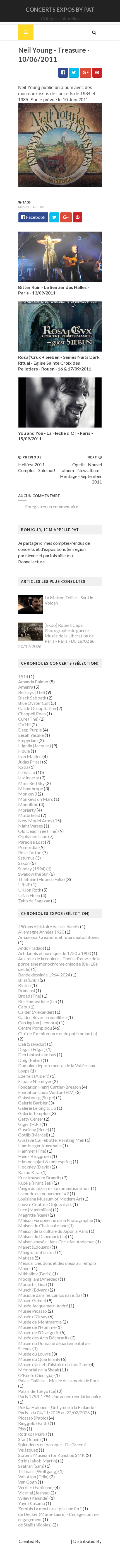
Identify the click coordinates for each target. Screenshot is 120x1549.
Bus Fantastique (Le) (37, 1001)
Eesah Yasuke (31, 735)
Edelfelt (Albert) (33, 1076)
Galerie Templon (34, 1113)
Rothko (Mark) (32, 1434)
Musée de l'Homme (37, 1327)
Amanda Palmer (33, 681)
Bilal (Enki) (28, 980)
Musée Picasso (32, 1311)
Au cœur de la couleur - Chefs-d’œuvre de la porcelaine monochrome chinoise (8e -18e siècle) (59, 964)
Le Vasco (26, 772)
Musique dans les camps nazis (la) (50, 1295)
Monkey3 (27, 793)
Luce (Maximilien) (35, 1209)
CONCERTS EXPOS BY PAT (60, 9)
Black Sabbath (32, 697)
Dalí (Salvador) (32, 1044)
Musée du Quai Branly (39, 1359)
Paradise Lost (31, 842)
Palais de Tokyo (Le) (37, 1391)
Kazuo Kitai (29, 1172)
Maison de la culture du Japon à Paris (53, 1231)
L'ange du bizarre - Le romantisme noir (54, 1188)
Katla (23, 767)
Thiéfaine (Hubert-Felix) (41, 879)
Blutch (24, 985)
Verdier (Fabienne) (36, 1487)
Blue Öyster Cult (34, 703)
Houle (24, 750)
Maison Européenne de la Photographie (55, 1220)
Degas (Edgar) (31, 1049)
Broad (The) (29, 995)
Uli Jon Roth (29, 889)
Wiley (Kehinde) (33, 1498)
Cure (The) (28, 718)
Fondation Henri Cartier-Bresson (49, 1086)
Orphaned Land (32, 836)
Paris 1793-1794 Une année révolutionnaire (59, 1396)
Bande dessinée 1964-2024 (44, 974)
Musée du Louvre (34, 1353)
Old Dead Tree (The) (37, 831)
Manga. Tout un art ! (37, 1252)
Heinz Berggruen (34, 1156)
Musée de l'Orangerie (38, 1332)
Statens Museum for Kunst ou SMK (51, 1455)
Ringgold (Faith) (33, 1423)
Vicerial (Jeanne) (34, 1492)
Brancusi (26, 990)
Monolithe (28, 804)
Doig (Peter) (30, 1060)
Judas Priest (29, 761)
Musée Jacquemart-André (43, 1305)
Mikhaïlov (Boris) (35, 1273)
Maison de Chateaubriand (43, 1225)
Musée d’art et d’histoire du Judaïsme (53, 1364)
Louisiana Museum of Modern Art (50, 1198)
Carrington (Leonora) (38, 1022)
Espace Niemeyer (35, 1081)
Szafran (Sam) (31, 1466)
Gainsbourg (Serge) (36, 1097)
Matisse (26, 1257)
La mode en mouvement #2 (43, 1193)
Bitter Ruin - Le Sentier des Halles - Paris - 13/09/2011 (53, 290)
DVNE (24, 724)
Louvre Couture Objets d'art (45, 1204)
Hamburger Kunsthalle (40, 1145)
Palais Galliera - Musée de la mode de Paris (59, 1380)
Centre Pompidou (35, 1027)
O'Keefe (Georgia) (36, 1375)
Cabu (23, 1006)
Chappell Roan (32, 713)
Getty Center (30, 1118)
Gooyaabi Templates (60, 1546)
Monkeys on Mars (35, 799)
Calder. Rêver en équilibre (42, 1017)
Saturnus (26, 857)
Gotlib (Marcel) (33, 1134)
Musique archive (31, 207)
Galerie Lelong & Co (37, 1108)
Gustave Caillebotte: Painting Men (51, 1140)
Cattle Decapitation (37, 708)
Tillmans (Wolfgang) (37, 1471)
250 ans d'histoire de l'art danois (48, 926)
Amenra (25, 686)
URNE (24, 884)
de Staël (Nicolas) (35, 1524)
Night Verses (30, 825)
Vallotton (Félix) (33, 1476)
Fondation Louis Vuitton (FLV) (46, 1092)
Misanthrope (30, 788)
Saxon (24, 863)
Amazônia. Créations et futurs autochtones (58, 937)
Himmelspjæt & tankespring (45, 1161)
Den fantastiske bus (37, 1054)
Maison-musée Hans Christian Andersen (56, 1241)
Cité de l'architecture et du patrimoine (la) (57, 1033)
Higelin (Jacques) (34, 745)
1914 (23, 676)
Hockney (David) (34, 1166)
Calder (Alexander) (36, 1012)
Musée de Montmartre (40, 1321)
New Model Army (35, 820)
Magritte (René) (33, 1214)
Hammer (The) (32, 1150)
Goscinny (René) (33, 1129)
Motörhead (29, 815)
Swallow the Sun (33, 874)
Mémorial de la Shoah (38, 1369)
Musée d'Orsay (32, 1316)
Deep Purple (30, 729)
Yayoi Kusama (31, 1503)
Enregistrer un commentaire (51, 506)
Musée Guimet (32, 1300)
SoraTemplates (55, 1541)
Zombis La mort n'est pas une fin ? (50, 1508)
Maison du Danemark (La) (42, 1236)
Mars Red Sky (31, 783)
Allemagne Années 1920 (41, 931)
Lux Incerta (28, 777)
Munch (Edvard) (33, 1289)
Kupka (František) (35, 1182)
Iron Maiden (30, 756)
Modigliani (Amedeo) (38, 1279)
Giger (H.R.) (29, 1124)
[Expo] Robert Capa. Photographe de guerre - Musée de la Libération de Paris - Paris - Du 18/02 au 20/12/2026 (56, 635)
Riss (22, 1428)
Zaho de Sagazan (34, 900)
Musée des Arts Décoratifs (43, 1337)
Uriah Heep (29, 895)
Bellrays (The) (31, 692)
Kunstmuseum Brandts (39, 1177)
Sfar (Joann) (29, 1439)
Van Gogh (27, 1481)
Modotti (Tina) (32, 1284)
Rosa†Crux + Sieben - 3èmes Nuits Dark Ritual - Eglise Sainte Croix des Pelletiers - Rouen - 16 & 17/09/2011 (59, 362)
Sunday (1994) (31, 868)
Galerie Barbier (33, 1102)
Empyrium (28, 740)
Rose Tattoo (30, 852)
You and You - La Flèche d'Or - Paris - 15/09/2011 (55, 435)
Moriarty (27, 809)
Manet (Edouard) (34, 1246)
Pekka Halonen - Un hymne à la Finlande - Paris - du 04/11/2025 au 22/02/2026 (57, 1410)
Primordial (28, 847)
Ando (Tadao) (31, 948)
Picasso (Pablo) (33, 1417)
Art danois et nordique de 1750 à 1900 (54, 953)
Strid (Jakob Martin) (37, 1460)
